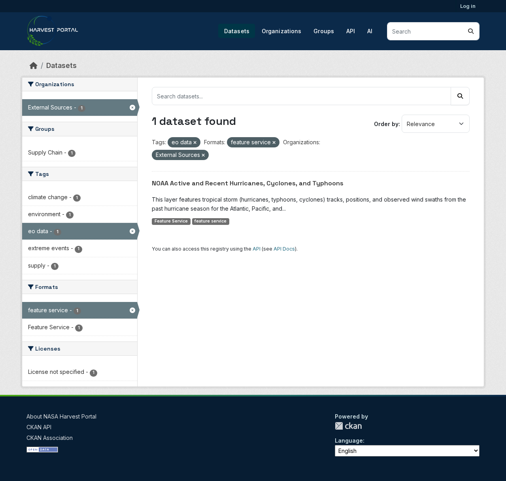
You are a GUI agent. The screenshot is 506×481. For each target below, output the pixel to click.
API (350, 31)
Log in (468, 6)
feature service (210, 221)
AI (369, 31)
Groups (323, 31)
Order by (386, 124)
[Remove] (194, 142)
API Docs (284, 249)
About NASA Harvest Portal (61, 416)
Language (349, 440)
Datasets (236, 31)
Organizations (282, 31)
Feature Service (171, 221)
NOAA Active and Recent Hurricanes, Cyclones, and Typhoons (248, 183)
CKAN (348, 426)
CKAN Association (49, 437)
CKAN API (38, 427)
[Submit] (471, 31)
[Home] (34, 65)
